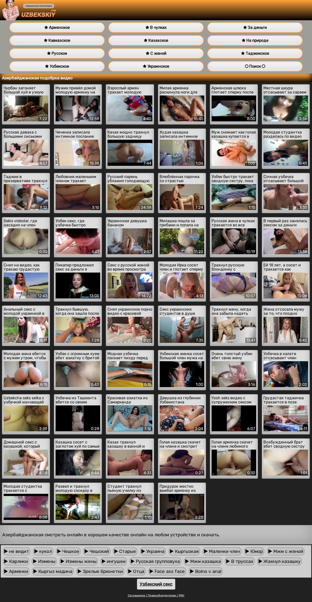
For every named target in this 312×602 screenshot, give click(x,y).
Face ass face (169, 571)
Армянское (59, 27)
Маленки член (224, 551)
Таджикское (257, 53)
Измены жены (80, 561)
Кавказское (59, 40)
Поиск (255, 66)
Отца (138, 571)
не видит (18, 551)
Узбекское (59, 66)
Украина (155, 551)
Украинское (157, 66)
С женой (157, 53)
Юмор (256, 551)
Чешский (98, 551)
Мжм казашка (205, 561)
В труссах (241, 561)
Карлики (18, 561)
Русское (59, 53)
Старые (127, 551)
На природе (256, 40)
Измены (46, 561)
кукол (45, 551)
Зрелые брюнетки (102, 571)
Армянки (18, 571)
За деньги (257, 27)
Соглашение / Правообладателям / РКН (156, 595)
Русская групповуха (157, 561)
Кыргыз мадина (54, 571)
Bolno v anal (207, 571)
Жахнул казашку (281, 561)
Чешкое (70, 551)
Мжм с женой (287, 551)
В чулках (158, 27)
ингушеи (116, 561)
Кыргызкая (186, 551)
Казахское (157, 40)
